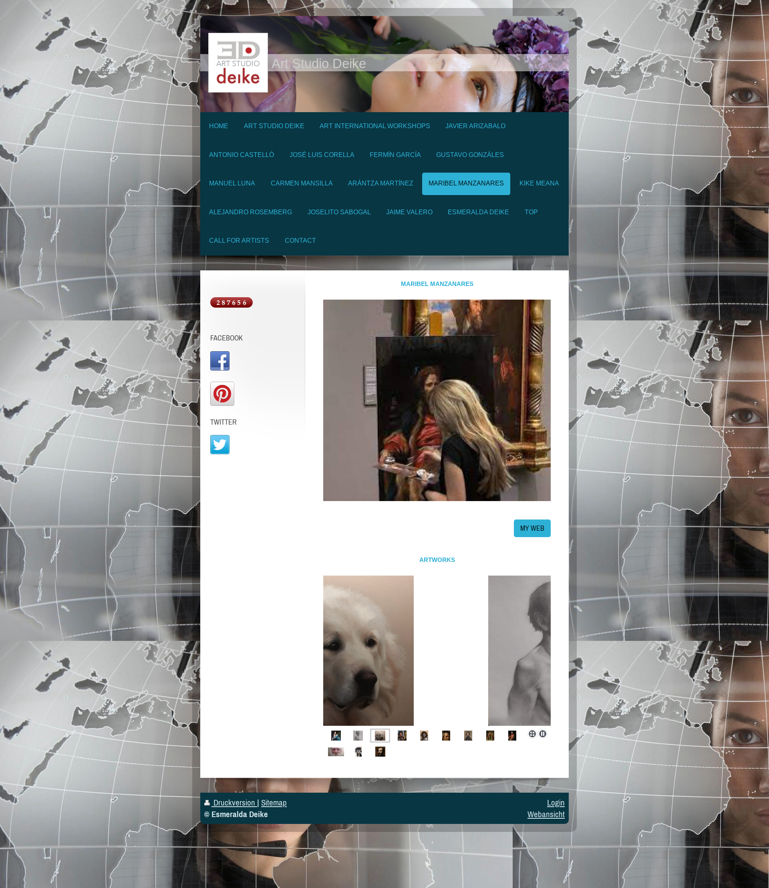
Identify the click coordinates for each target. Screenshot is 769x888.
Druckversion (234, 802)
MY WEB (532, 528)
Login (556, 802)
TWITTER (223, 422)
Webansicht (546, 814)
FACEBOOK (226, 338)
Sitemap (274, 802)
